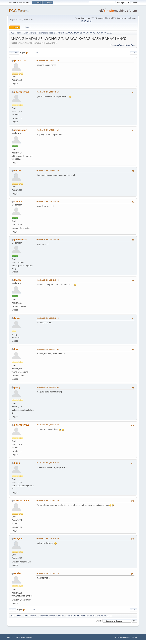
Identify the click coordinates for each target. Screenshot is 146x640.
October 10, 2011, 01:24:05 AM (47, 92)
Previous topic (117, 45)
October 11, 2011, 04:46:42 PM (47, 170)
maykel (18, 538)
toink (17, 318)
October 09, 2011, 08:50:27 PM (47, 60)
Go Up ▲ (135, 637)
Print (133, 53)
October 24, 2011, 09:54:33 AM (47, 387)
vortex (17, 170)
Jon (16, 349)
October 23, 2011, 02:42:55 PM (47, 280)
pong (17, 387)
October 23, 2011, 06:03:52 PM (47, 318)
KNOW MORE (86, 21)
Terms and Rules (124, 637)
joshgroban (20, 130)
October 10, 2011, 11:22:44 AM (47, 130)
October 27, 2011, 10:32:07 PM (47, 573)
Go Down (14, 53)
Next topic (130, 45)
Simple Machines (26, 637)
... (34, 52)
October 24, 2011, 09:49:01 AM (47, 349)
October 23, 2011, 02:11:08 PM (47, 239)
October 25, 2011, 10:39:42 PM (47, 500)
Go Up (12, 610)
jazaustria (20, 60)
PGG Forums (19, 11)
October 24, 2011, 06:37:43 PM (47, 425)
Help (114, 637)
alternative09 (21, 91)
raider (17, 573)
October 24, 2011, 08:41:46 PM (47, 463)
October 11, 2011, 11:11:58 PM (47, 201)
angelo (18, 201)
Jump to (99, 620)
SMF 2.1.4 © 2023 (13, 637)
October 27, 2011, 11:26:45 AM (47, 538)
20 (36, 52)
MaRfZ (17, 280)
